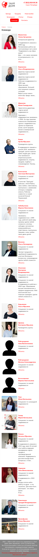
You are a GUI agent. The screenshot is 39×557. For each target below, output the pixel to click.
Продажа (18, 14)
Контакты (24, 20)
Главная (4, 27)
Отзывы (29, 17)
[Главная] (8, 4)
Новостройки (29, 14)
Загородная (11, 17)
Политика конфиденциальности (12, 553)
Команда (14, 20)
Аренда (8, 14)
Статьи (21, 17)
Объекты (21, 62)
